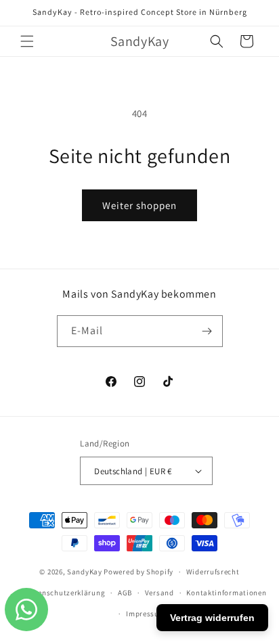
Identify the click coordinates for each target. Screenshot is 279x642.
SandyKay (84, 571)
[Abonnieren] (207, 331)
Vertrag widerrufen (212, 617)
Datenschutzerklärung (65, 592)
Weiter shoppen (139, 205)
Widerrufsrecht (213, 571)
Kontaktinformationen (226, 592)
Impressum (145, 613)
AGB (125, 592)
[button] (27, 41)
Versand (159, 592)
